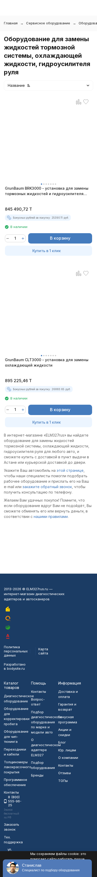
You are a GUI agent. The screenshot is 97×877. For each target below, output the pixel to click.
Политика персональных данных (16, 651)
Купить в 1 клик (46, 250)
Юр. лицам (67, 750)
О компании (68, 757)
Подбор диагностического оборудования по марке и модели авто (46, 722)
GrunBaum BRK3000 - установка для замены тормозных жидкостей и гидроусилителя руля (46, 191)
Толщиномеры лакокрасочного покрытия (17, 767)
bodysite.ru (16, 668)
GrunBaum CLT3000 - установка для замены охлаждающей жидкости (46, 362)
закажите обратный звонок (47, 486)
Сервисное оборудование (48, 23)
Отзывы (64, 773)
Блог (62, 742)
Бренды (37, 775)
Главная (11, 23)
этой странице (70, 470)
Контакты (38, 691)
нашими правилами (51, 516)
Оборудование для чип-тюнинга (16, 736)
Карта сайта (43, 651)
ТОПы (63, 781)
